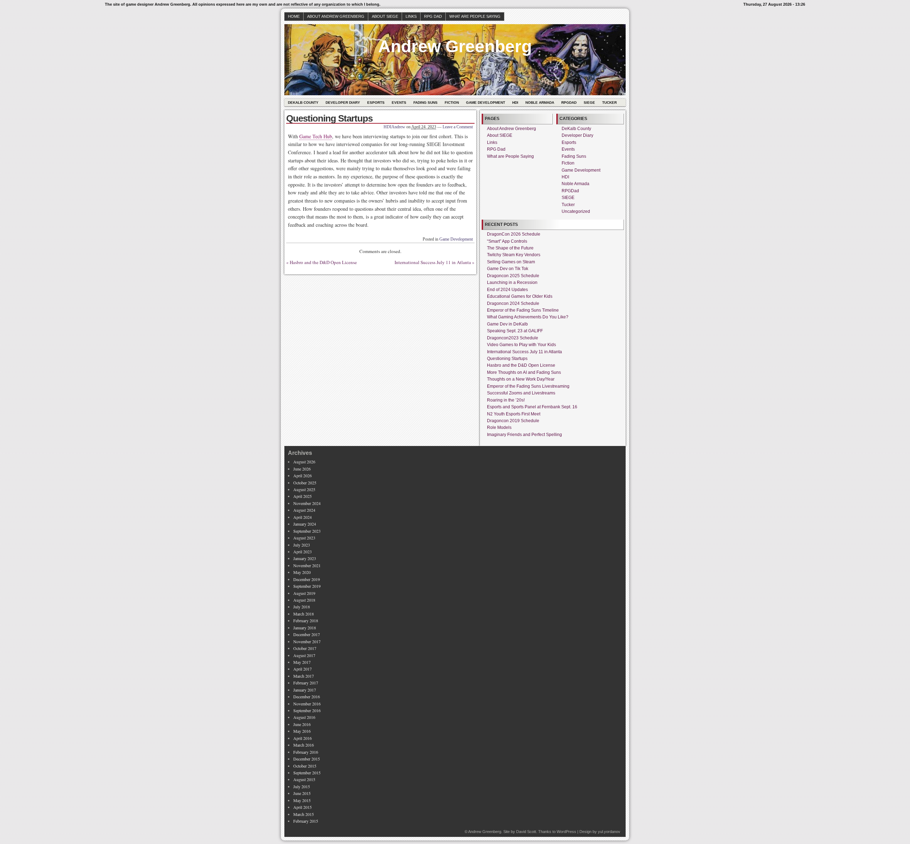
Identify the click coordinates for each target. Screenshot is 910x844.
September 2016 (307, 710)
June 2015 (302, 793)
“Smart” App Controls (507, 241)
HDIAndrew (394, 126)
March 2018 (303, 614)
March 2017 (303, 676)
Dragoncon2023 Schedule (512, 337)
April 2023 (302, 551)
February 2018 (305, 620)
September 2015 (307, 772)
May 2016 (302, 731)
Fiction (452, 102)
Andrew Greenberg (455, 46)
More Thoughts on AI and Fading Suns (524, 372)
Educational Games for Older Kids (519, 296)
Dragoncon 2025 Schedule (513, 275)
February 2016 (305, 752)
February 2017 (305, 683)
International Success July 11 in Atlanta (433, 262)
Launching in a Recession (512, 282)
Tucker (609, 102)
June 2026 (302, 469)
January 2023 (304, 558)
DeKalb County (303, 102)
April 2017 (302, 669)
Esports (376, 102)
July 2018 (301, 606)
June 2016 (302, 724)
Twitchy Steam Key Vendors (513, 254)
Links (411, 16)
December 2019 (306, 579)
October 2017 (304, 648)
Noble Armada (539, 102)
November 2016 (307, 703)
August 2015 (304, 779)
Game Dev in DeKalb (507, 324)
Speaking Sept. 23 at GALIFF (515, 330)
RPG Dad (433, 16)
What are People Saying (474, 16)
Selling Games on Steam (511, 261)
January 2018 (304, 627)
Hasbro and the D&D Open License (323, 262)
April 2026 (302, 475)
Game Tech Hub (315, 136)
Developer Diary (343, 102)
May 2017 (302, 662)
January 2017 (304, 690)
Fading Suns (425, 102)
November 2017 (307, 641)
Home (294, 16)
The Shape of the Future (510, 248)
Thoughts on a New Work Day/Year (521, 379)
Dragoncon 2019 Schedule (513, 420)
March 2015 (303, 814)
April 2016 (302, 738)
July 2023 (301, 545)
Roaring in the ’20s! (506, 400)
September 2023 (307, 531)
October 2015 (304, 766)
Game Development (485, 102)
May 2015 (302, 800)
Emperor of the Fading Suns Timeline (523, 310)
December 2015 (306, 759)
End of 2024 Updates (507, 289)
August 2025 (304, 489)
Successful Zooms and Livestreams (521, 393)
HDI (515, 102)
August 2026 (304, 461)
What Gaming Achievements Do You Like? (527, 317)
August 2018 (304, 600)
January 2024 (304, 524)
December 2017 (306, 634)
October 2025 (304, 482)
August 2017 (304, 655)
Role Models (499, 427)
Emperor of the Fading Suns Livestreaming (528, 386)
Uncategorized (576, 211)
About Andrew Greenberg (335, 16)
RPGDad (569, 102)
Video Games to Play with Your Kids (521, 344)
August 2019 (304, 593)
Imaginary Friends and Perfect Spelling (524, 434)
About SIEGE (385, 16)
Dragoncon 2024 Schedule (513, 303)
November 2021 (307, 565)
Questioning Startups (507, 358)
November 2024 (307, 503)
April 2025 (302, 496)
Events (399, 102)
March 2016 (303, 745)
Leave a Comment (458, 126)
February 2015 (305, 821)
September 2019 (307, 586)
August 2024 (304, 510)
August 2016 (304, 717)
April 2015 (302, 807)
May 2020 (302, 572)
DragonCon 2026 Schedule (513, 234)
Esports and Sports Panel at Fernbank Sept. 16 (532, 406)
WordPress (566, 831)
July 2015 (301, 786)
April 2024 (302, 517)
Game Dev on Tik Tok (507, 268)
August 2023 (304, 538)
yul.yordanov (609, 831)
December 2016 (306, 696)
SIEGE (589, 102)
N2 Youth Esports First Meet (513, 414)
